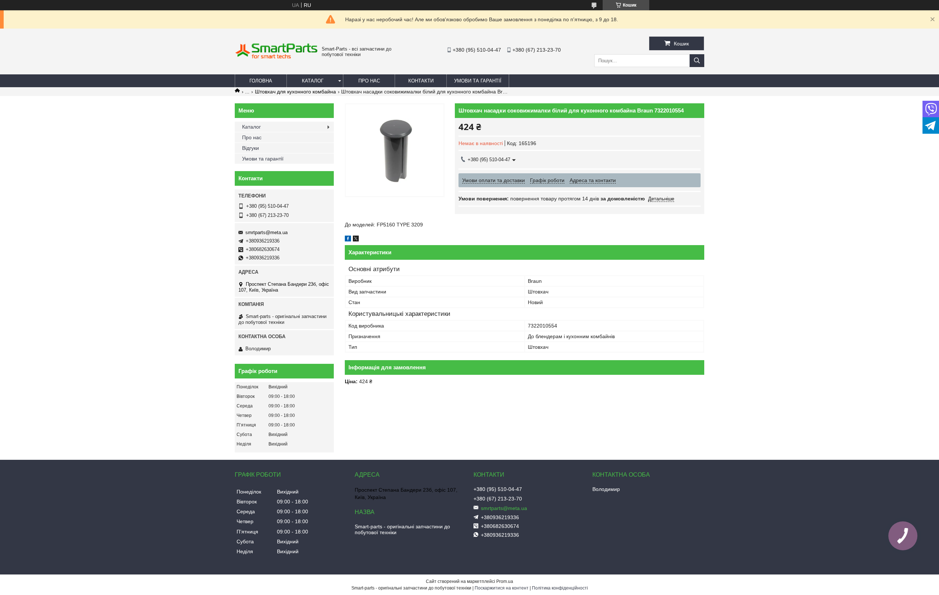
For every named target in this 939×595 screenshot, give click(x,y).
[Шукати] (697, 60)
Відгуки (250, 148)
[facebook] (348, 240)
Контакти (421, 81)
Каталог (313, 81)
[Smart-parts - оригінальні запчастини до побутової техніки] (276, 57)
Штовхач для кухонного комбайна (295, 92)
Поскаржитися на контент (502, 588)
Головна (260, 81)
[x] (356, 240)
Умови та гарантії (477, 81)
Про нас (369, 81)
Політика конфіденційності (560, 588)
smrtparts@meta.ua (266, 232)
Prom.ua (504, 581)
